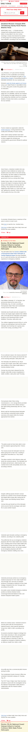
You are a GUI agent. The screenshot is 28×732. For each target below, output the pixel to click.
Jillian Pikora (6, 297)
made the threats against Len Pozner (16, 83)
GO (22, 12)
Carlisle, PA (4, 237)
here (5, 224)
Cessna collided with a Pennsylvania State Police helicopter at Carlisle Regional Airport (14, 253)
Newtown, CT (5, 20)
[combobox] (11, 12)
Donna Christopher (8, 69)
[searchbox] (12, 12)
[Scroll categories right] (27, 6)
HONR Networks (5, 129)
